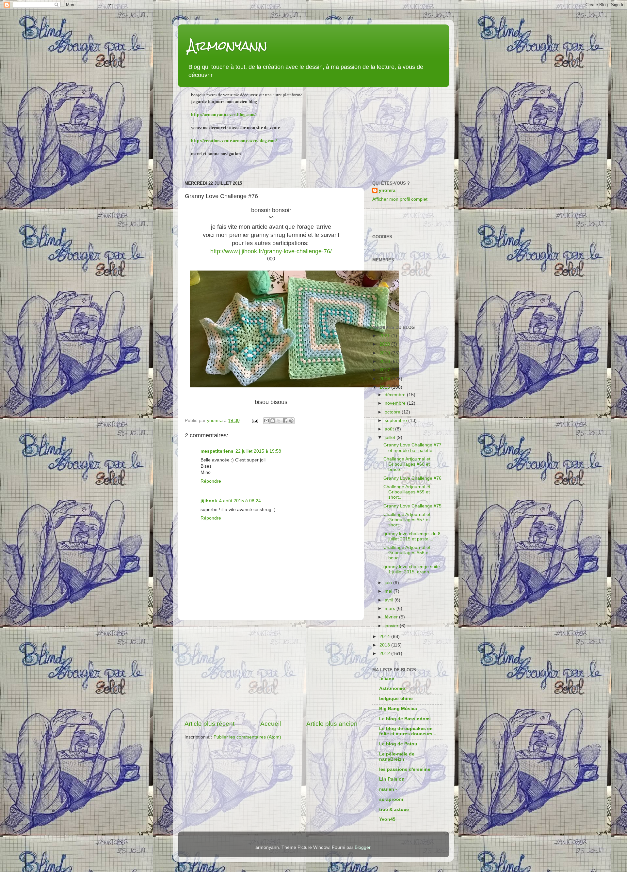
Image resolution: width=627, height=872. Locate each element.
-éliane (386, 678)
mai (389, 591)
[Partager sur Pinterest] (291, 420)
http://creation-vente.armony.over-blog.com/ (234, 140)
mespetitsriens (217, 451)
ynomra (387, 190)
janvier (392, 625)
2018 (385, 361)
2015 (385, 387)
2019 (385, 352)
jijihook (209, 500)
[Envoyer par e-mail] (266, 420)
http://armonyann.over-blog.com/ (223, 114)
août (390, 429)
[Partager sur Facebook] (285, 420)
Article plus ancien (332, 723)
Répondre (211, 481)
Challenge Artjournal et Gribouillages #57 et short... (406, 519)
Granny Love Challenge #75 (412, 506)
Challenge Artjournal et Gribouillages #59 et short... (406, 492)
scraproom (391, 799)
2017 (385, 369)
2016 (385, 378)
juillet (390, 437)
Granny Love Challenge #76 (412, 478)
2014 (385, 636)
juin (389, 582)
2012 (385, 653)
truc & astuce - (395, 809)
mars (390, 608)
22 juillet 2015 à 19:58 (258, 451)
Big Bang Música (398, 708)
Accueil (270, 723)
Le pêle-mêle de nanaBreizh (396, 757)
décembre (396, 394)
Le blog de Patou (398, 743)
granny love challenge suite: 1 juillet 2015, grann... (412, 569)
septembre (396, 420)
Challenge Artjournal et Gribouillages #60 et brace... (406, 464)
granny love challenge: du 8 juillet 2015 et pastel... (412, 536)
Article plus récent (209, 723)
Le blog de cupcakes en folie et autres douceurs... (407, 731)
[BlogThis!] (272, 420)
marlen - (388, 789)
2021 (385, 335)
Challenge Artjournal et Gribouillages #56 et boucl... (406, 552)
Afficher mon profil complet (399, 199)
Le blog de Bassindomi (405, 718)
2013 (385, 645)
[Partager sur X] (279, 420)
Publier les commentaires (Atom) (247, 737)
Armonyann (227, 45)
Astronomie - (393, 688)
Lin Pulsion (392, 779)
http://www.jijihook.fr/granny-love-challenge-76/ (271, 251)
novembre (396, 403)
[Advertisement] (271, 670)
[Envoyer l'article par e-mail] (254, 420)
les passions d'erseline (404, 769)
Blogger (362, 847)
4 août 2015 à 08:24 (240, 500)
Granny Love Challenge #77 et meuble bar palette (412, 448)
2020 (385, 344)
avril (389, 600)
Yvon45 (387, 819)
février (392, 617)
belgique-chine (396, 698)
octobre (393, 412)
